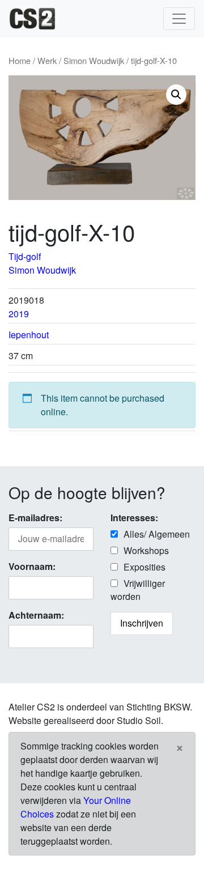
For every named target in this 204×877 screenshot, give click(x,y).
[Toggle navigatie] (179, 18)
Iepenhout (28, 334)
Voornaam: (32, 566)
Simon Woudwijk (93, 60)
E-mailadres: (35, 517)
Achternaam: (36, 614)
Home (19, 60)
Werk (47, 60)
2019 (18, 313)
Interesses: (134, 517)
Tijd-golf (24, 256)
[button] (176, 94)
